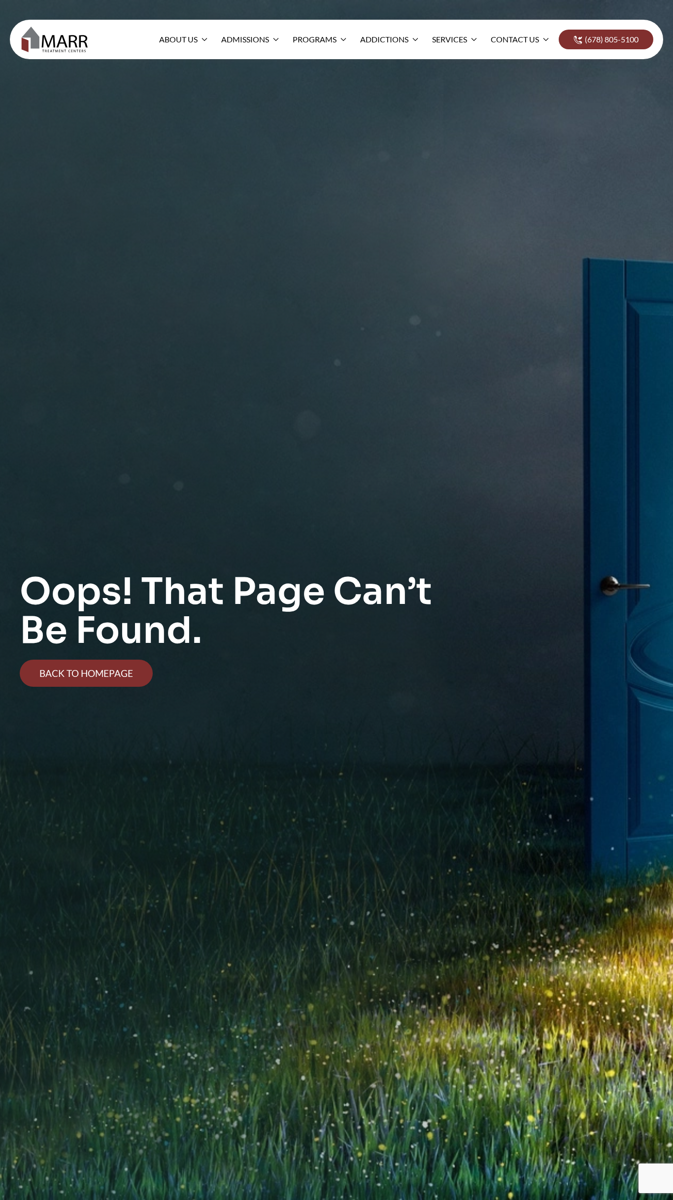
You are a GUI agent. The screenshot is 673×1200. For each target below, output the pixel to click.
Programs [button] (314, 39)
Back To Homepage (86, 673)
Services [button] (449, 39)
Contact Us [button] (515, 39)
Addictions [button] (384, 39)
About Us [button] (178, 39)
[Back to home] (58, 39)
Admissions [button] (245, 39)
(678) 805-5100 (612, 39)
